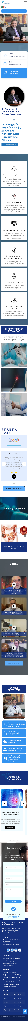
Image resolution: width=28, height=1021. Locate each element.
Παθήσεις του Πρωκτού (9, 972)
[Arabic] (2, 7)
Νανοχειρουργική (8, 966)
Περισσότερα (14, 827)
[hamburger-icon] (25, 2)
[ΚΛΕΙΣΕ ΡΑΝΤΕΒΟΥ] (13, 909)
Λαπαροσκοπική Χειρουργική (11, 958)
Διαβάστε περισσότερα (10, 144)
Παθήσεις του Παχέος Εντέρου (11, 977)
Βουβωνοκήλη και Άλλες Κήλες (12, 975)
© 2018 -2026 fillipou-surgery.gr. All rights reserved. (13, 1016)
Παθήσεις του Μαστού (9, 986)
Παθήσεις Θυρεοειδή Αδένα (11, 984)
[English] (4, 7)
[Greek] (6, 7)
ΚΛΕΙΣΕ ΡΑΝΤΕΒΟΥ (14, 914)
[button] (14, 355)
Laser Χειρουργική (8, 961)
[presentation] (4, 464)
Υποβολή (13, 901)
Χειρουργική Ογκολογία (10, 963)
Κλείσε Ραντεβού (14, 11)
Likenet (19, 1018)
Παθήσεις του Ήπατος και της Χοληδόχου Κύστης (11, 980)
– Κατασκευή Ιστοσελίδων (17, 1017)
